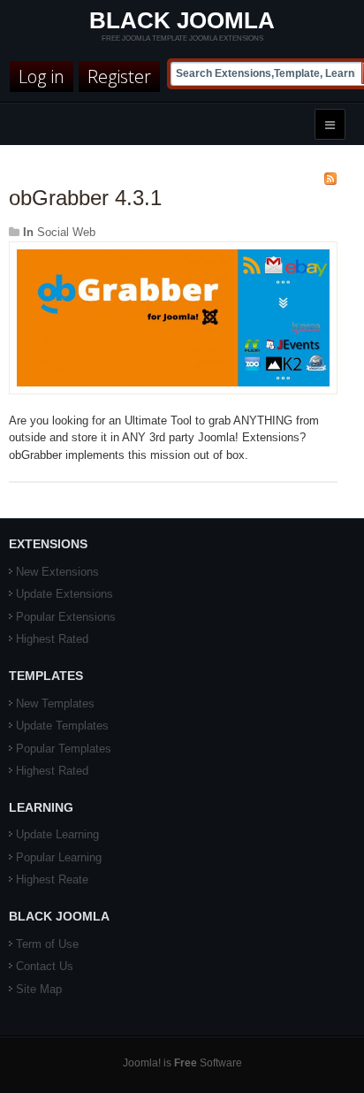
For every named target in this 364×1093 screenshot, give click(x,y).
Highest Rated (52, 639)
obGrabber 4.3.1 (85, 198)
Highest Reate (52, 879)
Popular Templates (63, 748)
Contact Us (44, 966)
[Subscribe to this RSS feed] (330, 179)
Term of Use (47, 944)
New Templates (55, 703)
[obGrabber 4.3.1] (173, 317)
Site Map (39, 989)
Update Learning (57, 834)
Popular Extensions (66, 616)
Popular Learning (59, 857)
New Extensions (57, 571)
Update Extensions (64, 593)
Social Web (66, 232)
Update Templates (62, 725)
